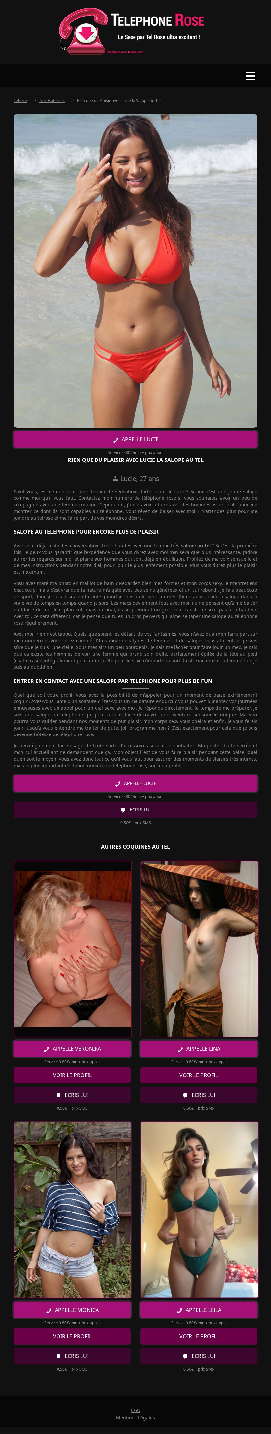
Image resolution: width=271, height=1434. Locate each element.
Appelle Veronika (77, 1048)
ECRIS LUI (140, 809)
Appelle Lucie (140, 439)
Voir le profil (72, 1075)
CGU (135, 1410)
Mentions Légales (135, 1418)
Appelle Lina (203, 1048)
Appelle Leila (203, 1310)
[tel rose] (135, 32)
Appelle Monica (77, 1310)
